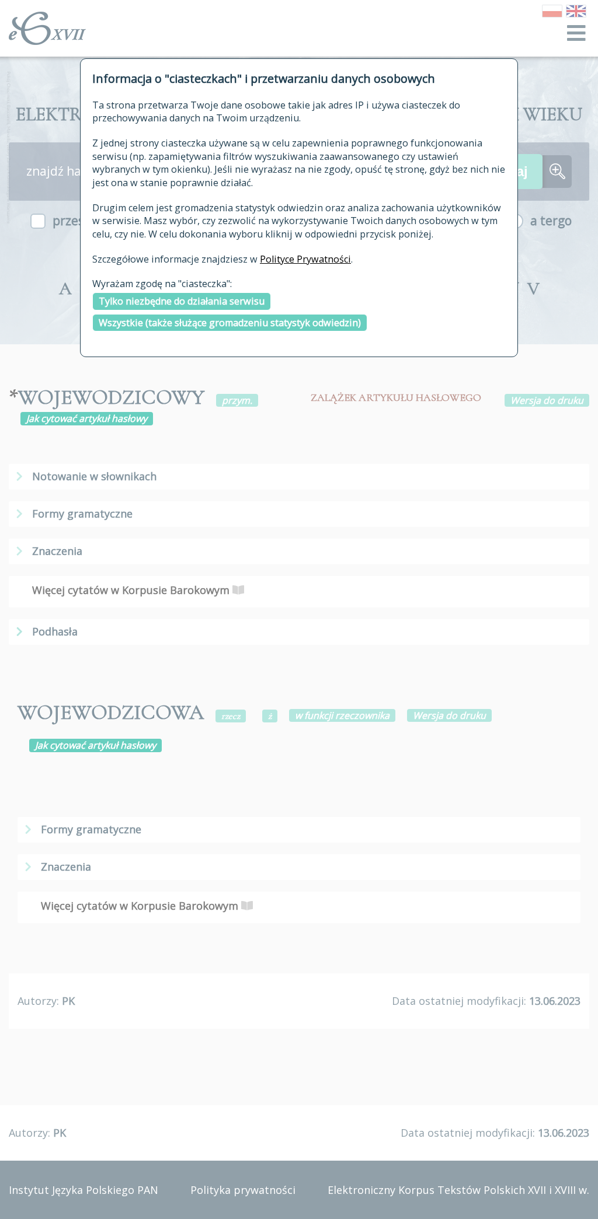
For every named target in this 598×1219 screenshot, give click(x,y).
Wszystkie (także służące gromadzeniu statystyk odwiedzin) (230, 322)
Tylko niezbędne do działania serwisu (182, 301)
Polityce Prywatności (305, 259)
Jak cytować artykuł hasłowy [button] (86, 418)
